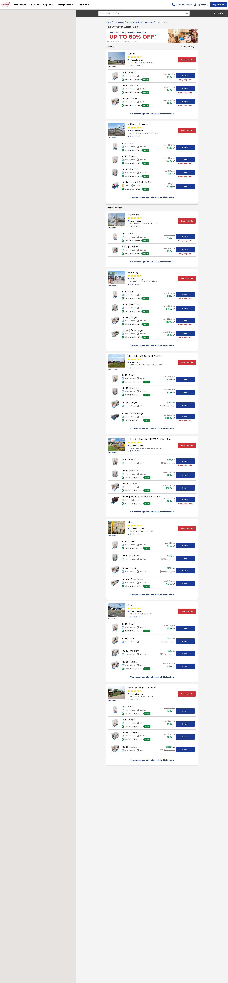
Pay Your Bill (218, 5)
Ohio (129, 22)
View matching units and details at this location (152, 114)
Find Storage (119, 22)
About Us (82, 5)
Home (108, 22)
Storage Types (147, 22)
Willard (136, 22)
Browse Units (187, 60)
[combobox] (143, 13)
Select (185, 76)
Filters (219, 13)
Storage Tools (64, 5)
